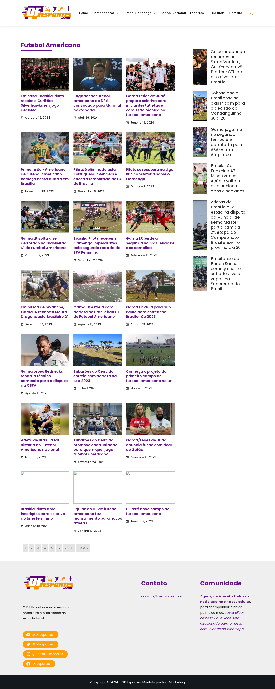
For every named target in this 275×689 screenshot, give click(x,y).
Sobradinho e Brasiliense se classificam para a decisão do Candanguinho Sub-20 (228, 105)
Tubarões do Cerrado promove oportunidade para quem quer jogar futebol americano (95, 447)
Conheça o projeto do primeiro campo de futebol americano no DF (149, 376)
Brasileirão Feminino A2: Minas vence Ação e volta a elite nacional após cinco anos (228, 178)
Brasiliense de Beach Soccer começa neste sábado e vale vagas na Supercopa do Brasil (226, 274)
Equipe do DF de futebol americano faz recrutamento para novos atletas (97, 516)
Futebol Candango (137, 13)
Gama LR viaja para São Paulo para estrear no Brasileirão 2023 (148, 312)
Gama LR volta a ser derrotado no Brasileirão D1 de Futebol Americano (44, 243)
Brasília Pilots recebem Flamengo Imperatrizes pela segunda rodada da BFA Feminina (97, 245)
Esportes (197, 13)
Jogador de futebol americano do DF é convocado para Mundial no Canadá (97, 103)
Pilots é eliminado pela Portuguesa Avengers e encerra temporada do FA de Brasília (97, 176)
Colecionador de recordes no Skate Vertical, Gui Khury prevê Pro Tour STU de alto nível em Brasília (228, 67)
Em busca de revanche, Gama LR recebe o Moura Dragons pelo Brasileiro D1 (44, 312)
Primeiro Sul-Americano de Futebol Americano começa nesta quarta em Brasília (45, 176)
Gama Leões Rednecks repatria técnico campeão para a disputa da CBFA (44, 378)
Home (83, 13)
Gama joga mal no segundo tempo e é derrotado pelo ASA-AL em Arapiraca (227, 142)
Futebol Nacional (173, 13)
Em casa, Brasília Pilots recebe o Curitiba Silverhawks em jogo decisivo (42, 103)
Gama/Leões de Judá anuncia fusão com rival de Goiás (149, 445)
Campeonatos (103, 13)
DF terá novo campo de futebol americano (148, 511)
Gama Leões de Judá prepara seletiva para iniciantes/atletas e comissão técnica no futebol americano (146, 105)
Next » (83, 548)
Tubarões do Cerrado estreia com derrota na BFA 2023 (95, 376)
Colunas (218, 13)
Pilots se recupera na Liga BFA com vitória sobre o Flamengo (150, 174)
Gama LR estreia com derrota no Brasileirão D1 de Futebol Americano (96, 312)
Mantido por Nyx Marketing (163, 682)
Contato (235, 13)
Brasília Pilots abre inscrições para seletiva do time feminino (43, 513)
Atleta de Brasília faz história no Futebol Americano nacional (40, 445)
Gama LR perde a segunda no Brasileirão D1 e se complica (150, 243)
